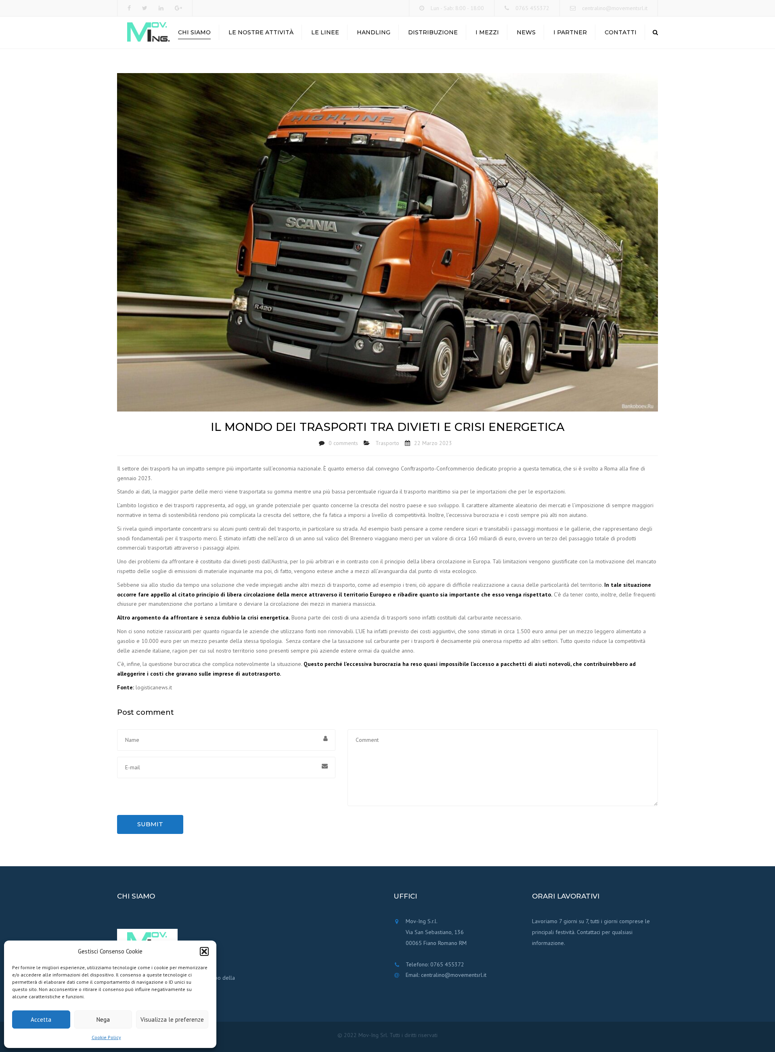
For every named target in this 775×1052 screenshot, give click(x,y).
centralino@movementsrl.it (614, 8)
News (526, 32)
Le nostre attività (260, 32)
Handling (373, 32)
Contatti (621, 32)
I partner (570, 32)
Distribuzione (433, 32)
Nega (103, 1019)
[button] (204, 951)
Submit (150, 824)
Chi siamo (194, 32)
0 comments (343, 443)
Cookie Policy (106, 1037)
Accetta (41, 1019)
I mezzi (487, 32)
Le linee (325, 32)
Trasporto (387, 443)
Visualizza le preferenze (172, 1019)
